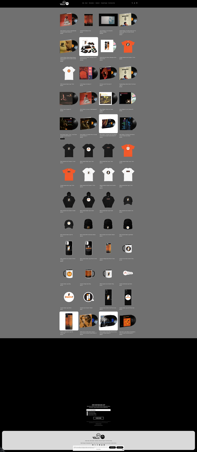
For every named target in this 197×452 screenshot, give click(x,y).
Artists (86, 440)
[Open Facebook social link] (93, 445)
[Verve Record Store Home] (64, 3)
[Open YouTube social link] (99, 445)
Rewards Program (102, 440)
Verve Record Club (108, 440)
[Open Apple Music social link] (102, 445)
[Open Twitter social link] (95, 445)
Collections (96, 440)
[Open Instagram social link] (97, 445)
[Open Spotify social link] (104, 445)
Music (89, 440)
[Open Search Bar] (132, 3)
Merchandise (92, 440)
